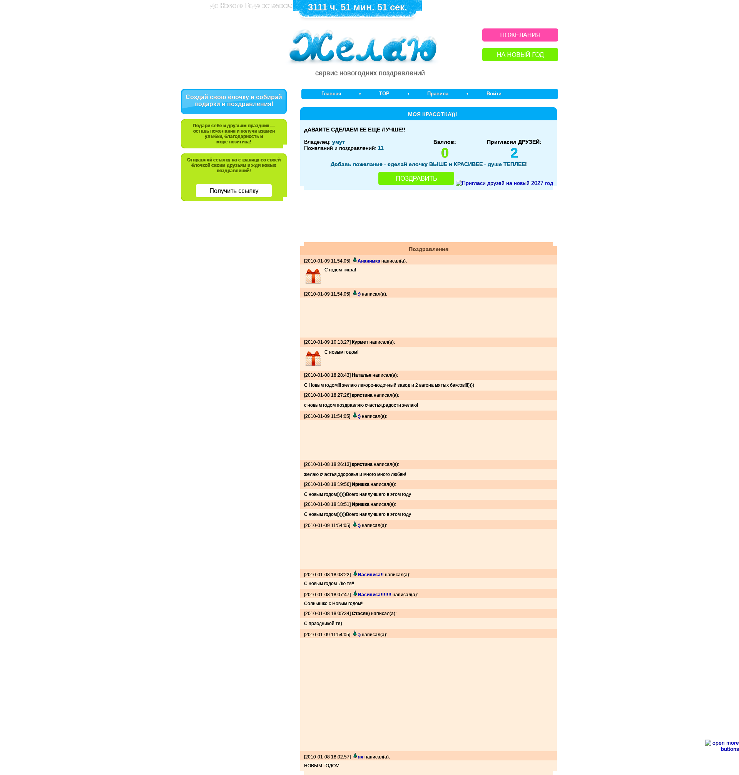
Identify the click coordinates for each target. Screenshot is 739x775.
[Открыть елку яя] (355, 757)
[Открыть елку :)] (354, 294)
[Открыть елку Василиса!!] (355, 574)
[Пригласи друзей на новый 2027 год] (504, 183)
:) (359, 294)
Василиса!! (371, 574)
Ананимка (369, 261)
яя (360, 757)
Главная (331, 93)
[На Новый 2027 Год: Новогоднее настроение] (520, 59)
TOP (384, 93)
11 (381, 148)
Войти (494, 93)
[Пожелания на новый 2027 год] (520, 39)
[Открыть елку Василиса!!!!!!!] (355, 594)
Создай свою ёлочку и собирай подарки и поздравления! (234, 100)
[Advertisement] (234, 260)
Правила (437, 93)
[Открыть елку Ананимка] (354, 261)
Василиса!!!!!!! (374, 594)
